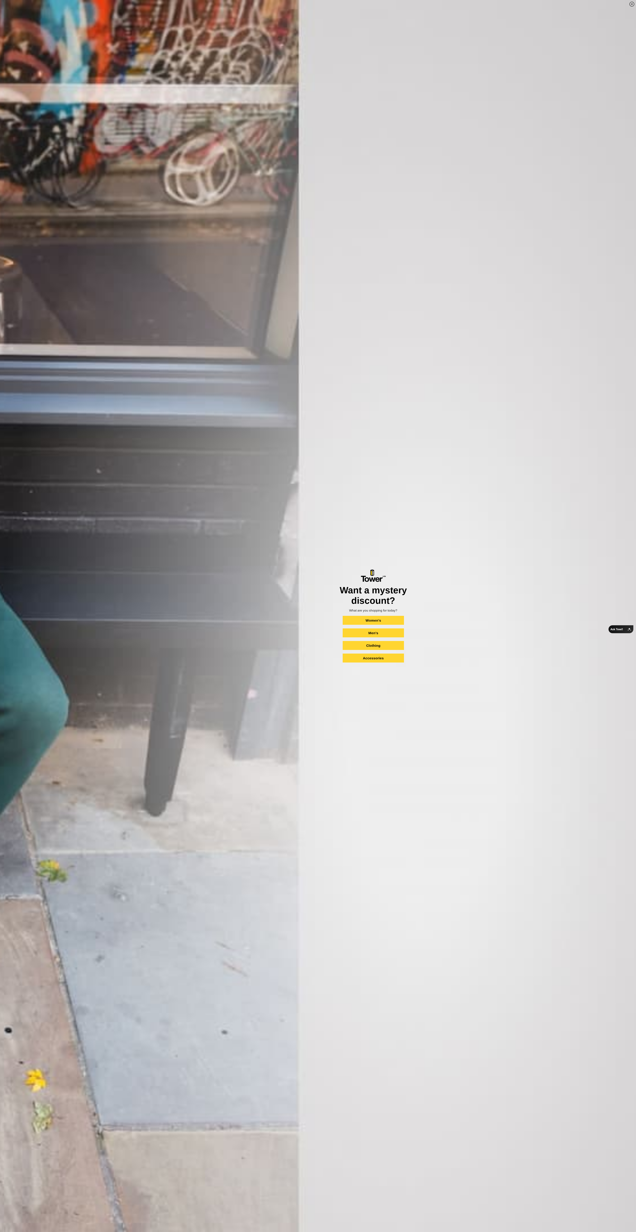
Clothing (373, 645)
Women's (373, 620)
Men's (373, 633)
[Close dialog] (632, 4)
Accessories (373, 658)
